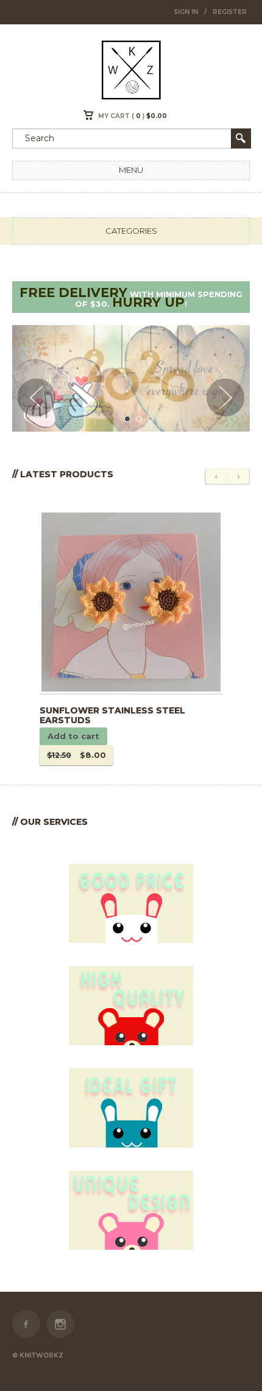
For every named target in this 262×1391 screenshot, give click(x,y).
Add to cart (73, 736)
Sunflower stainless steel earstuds (112, 715)
